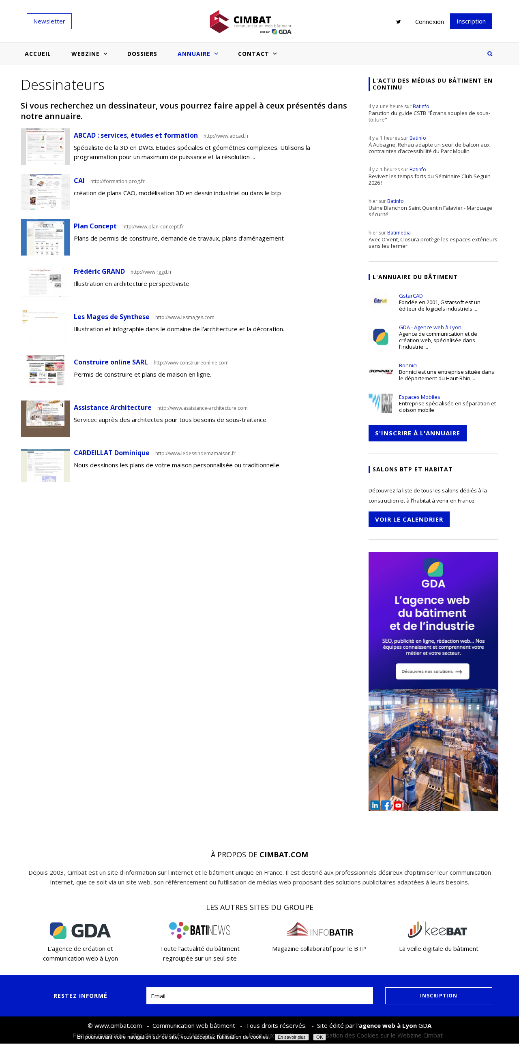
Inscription (471, 21)
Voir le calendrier (409, 519)
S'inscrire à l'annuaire (417, 433)
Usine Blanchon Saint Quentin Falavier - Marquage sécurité (430, 207)
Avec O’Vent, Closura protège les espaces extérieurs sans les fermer (433, 239)
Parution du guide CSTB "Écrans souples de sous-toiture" (429, 113)
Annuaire (194, 54)
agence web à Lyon (388, 1025)
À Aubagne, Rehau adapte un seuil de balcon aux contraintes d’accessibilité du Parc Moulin (429, 144)
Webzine (85, 54)
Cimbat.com (284, 854)
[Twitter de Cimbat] (399, 21)
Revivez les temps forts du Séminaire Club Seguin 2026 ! (430, 176)
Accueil (38, 54)
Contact (253, 54)
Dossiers (142, 54)
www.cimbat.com (118, 1025)
